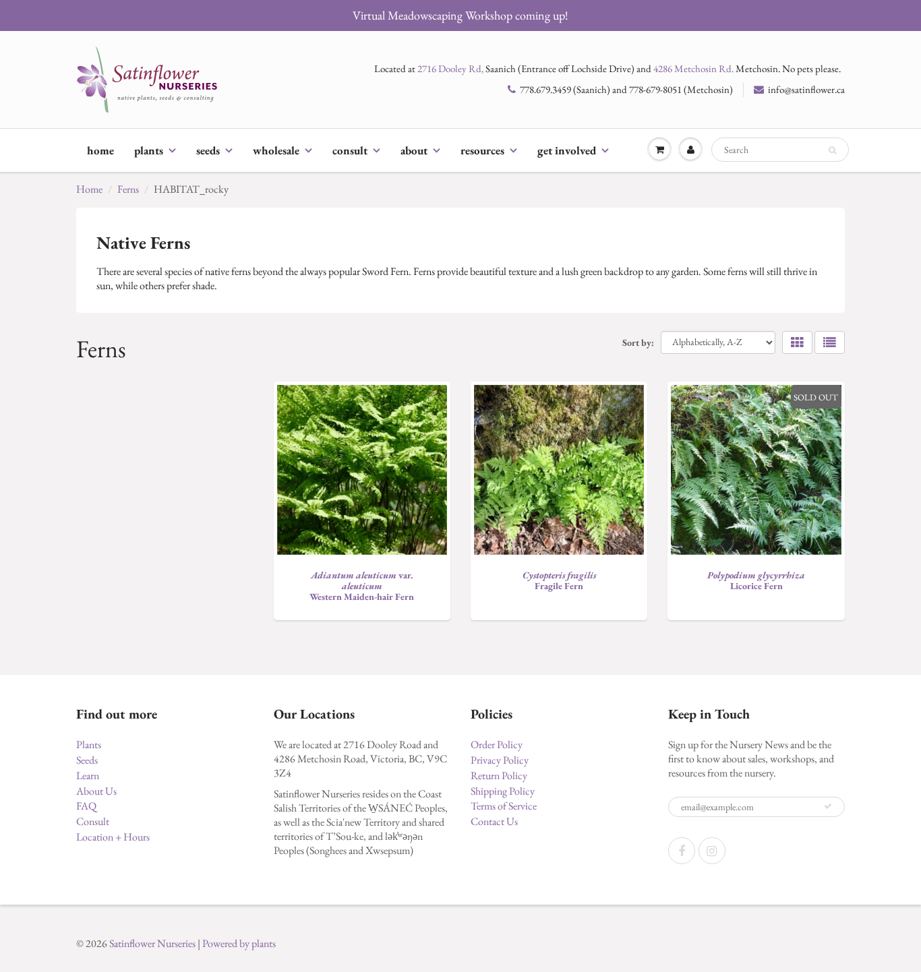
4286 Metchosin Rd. (693, 68)
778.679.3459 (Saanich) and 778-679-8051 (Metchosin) (626, 89)
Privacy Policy (500, 760)
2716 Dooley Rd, (450, 68)
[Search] (832, 150)
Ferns (128, 189)
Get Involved (566, 150)
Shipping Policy (503, 791)
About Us (96, 791)
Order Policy (497, 744)
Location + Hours (113, 837)
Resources (482, 150)
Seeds (208, 150)
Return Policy (499, 775)
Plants (148, 150)
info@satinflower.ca (806, 89)
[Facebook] (681, 850)
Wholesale (276, 150)
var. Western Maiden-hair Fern (361, 586)
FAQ (86, 806)
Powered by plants (239, 943)
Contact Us (494, 821)
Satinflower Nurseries (152, 943)
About (413, 150)
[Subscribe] (828, 806)
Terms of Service (504, 806)
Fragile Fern (559, 580)
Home (100, 150)
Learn (87, 775)
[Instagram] (712, 850)
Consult (349, 150)
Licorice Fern (756, 580)
